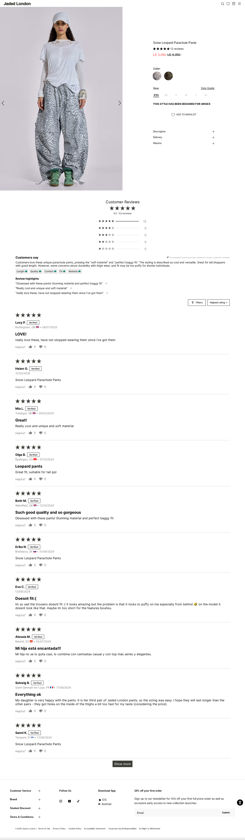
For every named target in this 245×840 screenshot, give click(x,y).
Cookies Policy (74, 828)
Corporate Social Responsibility (122, 828)
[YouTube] (69, 801)
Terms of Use (44, 828)
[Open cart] (233, 3)
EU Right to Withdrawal (149, 828)
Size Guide (207, 88)
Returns (157, 143)
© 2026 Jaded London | (26, 829)
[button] (161, 48)
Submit (226, 812)
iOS (104, 799)
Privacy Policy (59, 828)
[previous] (3, 103)
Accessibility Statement (95, 828)
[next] (119, 103)
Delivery (157, 137)
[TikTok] (78, 801)
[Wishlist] (228, 3)
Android (106, 804)
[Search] (222, 3)
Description (159, 131)
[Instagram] (60, 801)
